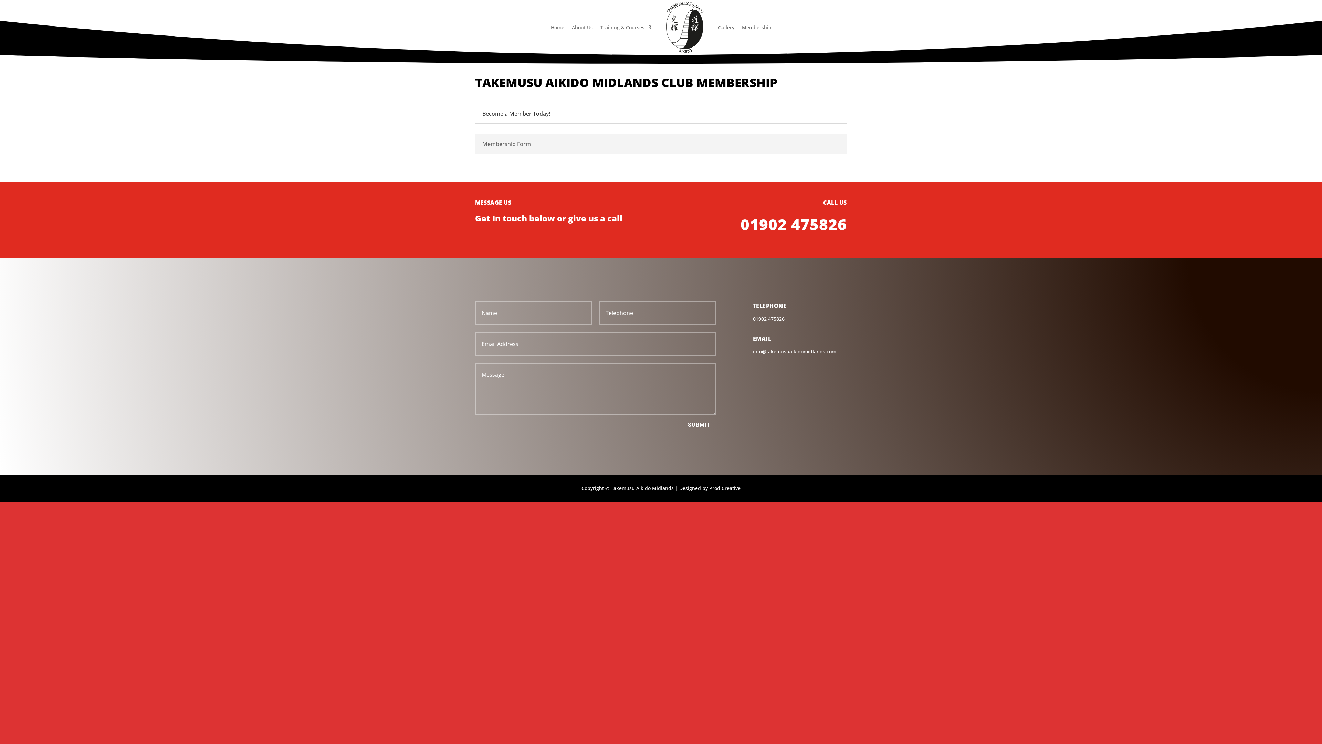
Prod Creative (725, 488)
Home (557, 27)
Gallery (726, 27)
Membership (757, 27)
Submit (699, 425)
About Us (582, 27)
